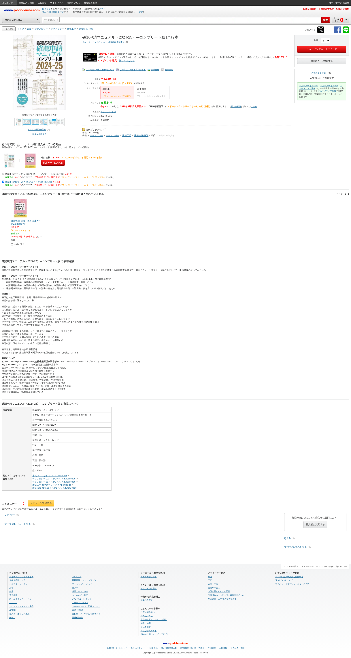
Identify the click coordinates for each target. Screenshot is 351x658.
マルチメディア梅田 (329, 86)
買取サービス (214, 588)
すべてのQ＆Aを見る (295, 547)
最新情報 (169, 69)
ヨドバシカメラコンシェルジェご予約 (292, 584)
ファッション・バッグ (82, 584)
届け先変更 (236, 106)
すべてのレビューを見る (18, 524)
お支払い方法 (147, 616)
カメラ (75, 588)
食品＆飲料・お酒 (17, 580)
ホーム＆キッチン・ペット (21, 599)
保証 (210, 580)
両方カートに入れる (53, 162)
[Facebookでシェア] (337, 32)
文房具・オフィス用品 (19, 614)
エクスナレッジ (108, 111)
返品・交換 (213, 584)
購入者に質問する (315, 524)
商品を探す (146, 627)
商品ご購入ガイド (149, 631)
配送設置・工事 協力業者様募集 (222, 599)
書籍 (84, 132)
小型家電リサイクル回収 (219, 591)
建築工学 (126, 135)
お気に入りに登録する (322, 61)
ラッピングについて (284, 580)
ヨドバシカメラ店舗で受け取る (289, 576)
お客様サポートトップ (117, 648)
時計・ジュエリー (80, 591)
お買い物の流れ (148, 612)
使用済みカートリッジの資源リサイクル (226, 595)
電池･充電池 (77, 610)
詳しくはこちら (127, 60)
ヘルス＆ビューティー (19, 584)
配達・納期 (146, 623)
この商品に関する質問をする (133, 69)
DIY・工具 (76, 576)
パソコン (13, 602)
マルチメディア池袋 (327, 91)
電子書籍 (13, 595)
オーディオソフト (80, 602)
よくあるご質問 (237, 648)
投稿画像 (155, 69)
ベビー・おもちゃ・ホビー (21, 576)
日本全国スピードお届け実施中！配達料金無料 (326, 9)
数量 (316, 40)
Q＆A (287, 538)
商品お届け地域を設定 (53, 12)
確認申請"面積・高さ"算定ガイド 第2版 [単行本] (28, 182)
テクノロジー (96, 135)
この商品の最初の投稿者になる (100, 69)
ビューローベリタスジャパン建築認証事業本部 (103, 42)
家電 (11, 588)
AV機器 (12, 610)
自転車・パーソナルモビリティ (86, 614)
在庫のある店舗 (319, 73)
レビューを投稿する (41, 503)
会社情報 (223, 648)
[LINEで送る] (346, 32)
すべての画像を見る (37, 129)
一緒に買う (19, 244)
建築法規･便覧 (141, 135)
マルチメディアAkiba (308, 86)
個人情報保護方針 (169, 648)
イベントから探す (149, 588)
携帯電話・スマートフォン (84, 580)
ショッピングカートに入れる (321, 49)
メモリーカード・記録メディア (86, 606)
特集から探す (147, 600)
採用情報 (212, 648)
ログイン (46, 9)
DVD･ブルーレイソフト (82, 599)
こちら (102, 9)
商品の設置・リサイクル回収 (154, 619)
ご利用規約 (153, 648)
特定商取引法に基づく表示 (192, 648)
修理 (210, 576)
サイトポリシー (137, 648)
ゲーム (12, 617)
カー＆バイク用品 (80, 595)
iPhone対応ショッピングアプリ (155, 634)
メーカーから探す (149, 576)
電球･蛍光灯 (77, 617)
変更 (141, 12)
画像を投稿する (39, 134)
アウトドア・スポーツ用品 (21, 606)
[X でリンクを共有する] (320, 32)
